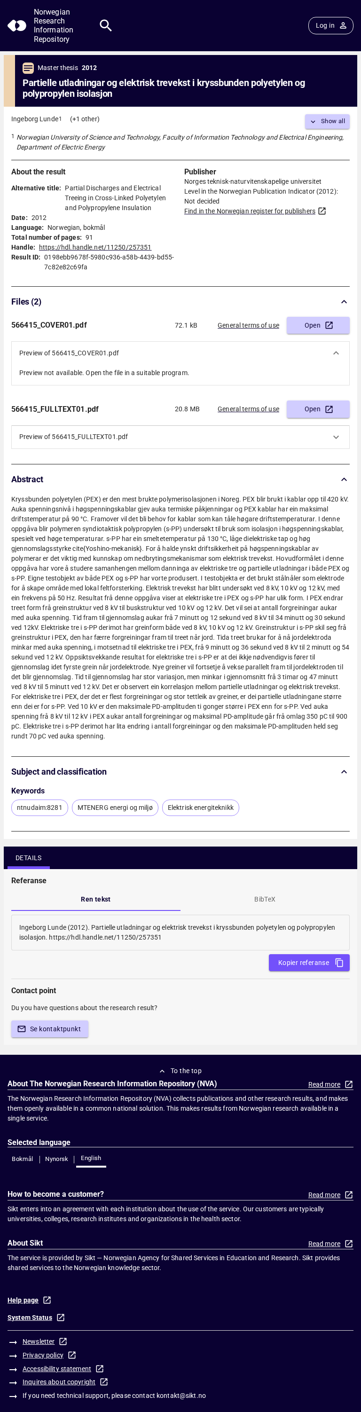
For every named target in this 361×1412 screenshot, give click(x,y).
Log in (325, 25)
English (91, 1157)
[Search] (106, 25)
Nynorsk (57, 1158)
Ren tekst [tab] (96, 899)
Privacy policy (43, 1355)
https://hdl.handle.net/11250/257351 (95, 247)
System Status (30, 1317)
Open (313, 325)
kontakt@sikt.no (181, 1395)
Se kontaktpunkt (55, 1029)
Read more (324, 1084)
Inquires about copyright (59, 1382)
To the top (186, 1071)
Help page (23, 1300)
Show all (333, 121)
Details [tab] (29, 858)
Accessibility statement (57, 1369)
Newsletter (39, 1341)
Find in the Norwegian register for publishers (249, 211)
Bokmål (22, 1158)
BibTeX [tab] (264, 899)
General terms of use (248, 325)
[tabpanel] (180, 932)
